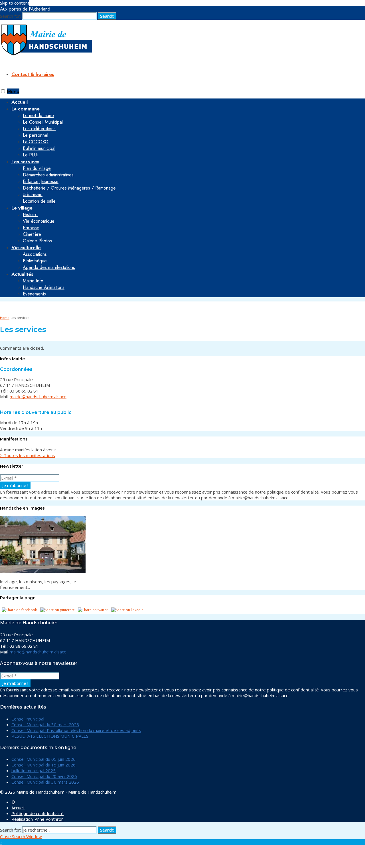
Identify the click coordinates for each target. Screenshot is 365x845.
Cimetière (32, 234)
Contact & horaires (32, 74)
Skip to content (14, 3)
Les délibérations (39, 128)
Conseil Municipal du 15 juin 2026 (43, 765)
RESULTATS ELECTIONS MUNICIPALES (49, 736)
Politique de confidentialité (37, 813)
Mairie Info (33, 280)
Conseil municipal (27, 719)
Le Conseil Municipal (43, 122)
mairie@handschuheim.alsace (38, 396)
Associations (35, 254)
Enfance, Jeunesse (40, 181)
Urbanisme (32, 194)
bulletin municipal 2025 (33, 770)
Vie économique (38, 221)
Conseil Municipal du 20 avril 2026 (44, 776)
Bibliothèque (35, 260)
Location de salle (39, 201)
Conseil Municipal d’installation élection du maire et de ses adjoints (76, 730)
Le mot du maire (38, 115)
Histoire (30, 214)
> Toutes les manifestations (27, 455)
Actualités (22, 274)
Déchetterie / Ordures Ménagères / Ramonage (69, 188)
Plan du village (37, 168)
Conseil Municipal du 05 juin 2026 (43, 759)
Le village (22, 207)
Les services (25, 161)
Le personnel (35, 135)
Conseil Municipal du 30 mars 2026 (45, 724)
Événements (34, 294)
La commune (25, 108)
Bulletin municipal (39, 148)
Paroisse (31, 227)
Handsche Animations (43, 287)
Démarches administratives (48, 175)
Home (4, 317)
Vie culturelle (26, 247)
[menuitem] (188, 131)
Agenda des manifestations (49, 267)
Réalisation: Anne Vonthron (37, 819)
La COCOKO (35, 141)
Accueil (18, 807)
